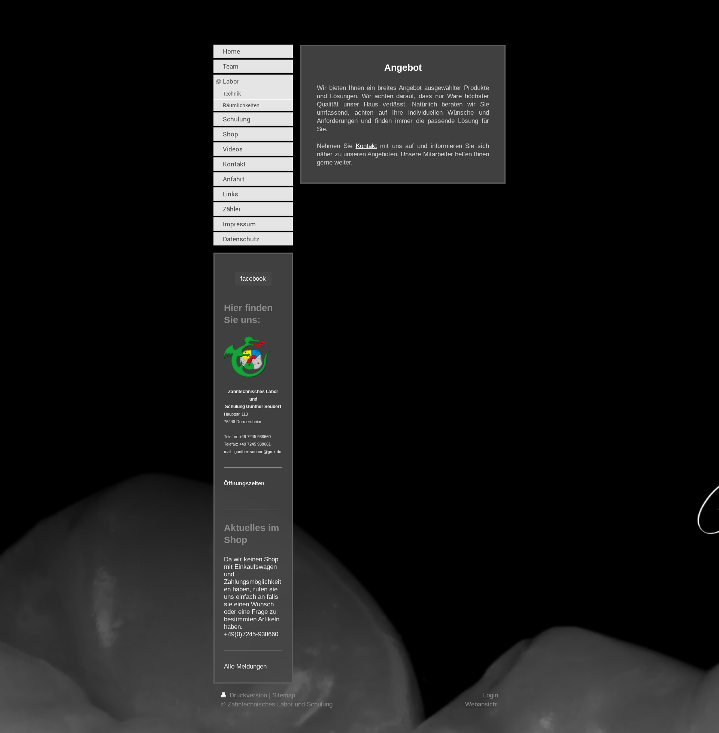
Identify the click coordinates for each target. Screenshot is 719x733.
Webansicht (481, 704)
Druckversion (248, 695)
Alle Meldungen (245, 666)
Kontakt (366, 146)
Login (490, 695)
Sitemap (283, 695)
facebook (253, 278)
